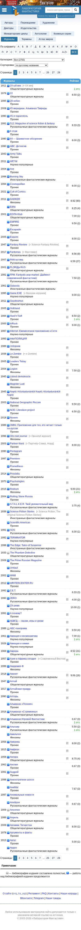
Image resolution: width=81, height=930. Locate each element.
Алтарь (14, 696)
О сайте (7, 893)
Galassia (14, 285)
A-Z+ (64, 52)
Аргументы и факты (21, 832)
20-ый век (15, 85)
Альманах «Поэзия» (21, 704)
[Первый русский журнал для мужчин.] (67, 773)
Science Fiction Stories (22, 511)
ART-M (13, 161)
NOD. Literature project (22, 410)
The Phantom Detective (22, 552)
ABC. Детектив (18, 146)
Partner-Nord (17, 443)
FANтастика (16, 259)
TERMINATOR (17, 537)
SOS (12, 530)
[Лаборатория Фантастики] (16, 10)
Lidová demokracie (20, 376)
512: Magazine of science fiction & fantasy (32, 123)
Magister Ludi (17, 384)
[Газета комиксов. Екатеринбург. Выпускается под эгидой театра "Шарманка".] (67, 193)
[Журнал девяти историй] (67, 419)
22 (11, 93)
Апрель (14, 817)
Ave (12, 169)
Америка (15, 741)
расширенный (66, 16)
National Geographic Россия (25, 402)
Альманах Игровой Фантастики (27, 719)
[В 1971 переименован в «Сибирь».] (67, 758)
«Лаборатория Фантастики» (48, 918)
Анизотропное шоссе (22, 779)
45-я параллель (19, 116)
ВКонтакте (26, 898)
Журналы (9, 39)
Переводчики (28, 22)
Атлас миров (46, 39)
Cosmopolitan (17, 184)
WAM (13, 575)
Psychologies (17, 481)
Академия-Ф (17, 666)
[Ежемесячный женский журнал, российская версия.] (67, 185)
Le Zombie (15, 353)
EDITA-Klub (16, 214)
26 (47, 72)
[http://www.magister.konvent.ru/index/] (67, 385)
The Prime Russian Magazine (26, 560)
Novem (14, 417)
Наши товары (53, 898)
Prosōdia (15, 473)
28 (58, 72)
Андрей (14, 772)
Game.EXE (16, 293)
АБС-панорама (18, 628)
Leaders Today (18, 361)
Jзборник (15, 346)
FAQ (44, 893)
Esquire (14, 237)
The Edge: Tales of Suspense (25, 545)
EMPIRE (14, 221)
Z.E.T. (13, 590)
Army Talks (16, 153)
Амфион (14, 749)
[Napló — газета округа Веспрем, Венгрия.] (67, 395)
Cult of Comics (18, 191)
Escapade (15, 229)
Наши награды (69, 893)
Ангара (14, 757)
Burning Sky (16, 176)
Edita (13, 206)
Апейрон (15, 802)
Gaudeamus (16, 300)
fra (19, 893)
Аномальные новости (22, 794)
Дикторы (9, 28)
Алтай (13, 681)
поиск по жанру (46, 16)
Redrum (14, 489)
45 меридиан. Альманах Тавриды (28, 108)
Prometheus (16, 466)
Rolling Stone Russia (21, 496)
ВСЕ (74, 52)
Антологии (41, 33)
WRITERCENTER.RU (21, 583)
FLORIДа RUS (18, 267)
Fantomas (15, 252)
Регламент (34, 893)
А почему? (16, 613)
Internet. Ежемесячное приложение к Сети (33, 331)
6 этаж (13, 131)
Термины (27, 39)
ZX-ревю (14, 605)
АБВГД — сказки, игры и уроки (26, 621)
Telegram (39, 898)
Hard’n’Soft (16, 316)
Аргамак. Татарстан (21, 825)
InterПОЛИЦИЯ (18, 338)
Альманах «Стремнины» (24, 711)
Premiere (15, 458)
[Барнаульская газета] (67, 690)
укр (24, 893)
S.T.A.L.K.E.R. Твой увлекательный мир (31, 504)
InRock (13, 323)
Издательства (28, 28)
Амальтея (15, 734)
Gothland (15, 308)
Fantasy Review (18, 244)
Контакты (53, 893)
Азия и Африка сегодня (23, 658)
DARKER (15, 199)
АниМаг (14, 787)
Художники (48, 22)
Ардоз (13, 847)
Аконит (14, 673)
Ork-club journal (18, 436)
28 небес (15, 101)
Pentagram (16, 451)
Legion (13, 368)
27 (53, 72)
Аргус (13, 840)
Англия (14, 764)
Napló (13, 391)
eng (15, 893)
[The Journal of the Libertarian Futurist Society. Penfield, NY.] (67, 467)
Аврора (14, 651)
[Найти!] (75, 10)
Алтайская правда (20, 689)
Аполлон (15, 809)
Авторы (9, 22)
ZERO (13, 598)
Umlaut (14, 567)
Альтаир (14, 726)
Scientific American (20, 522)
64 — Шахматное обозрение (26, 138)
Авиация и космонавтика (24, 636)
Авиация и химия (19, 643)
